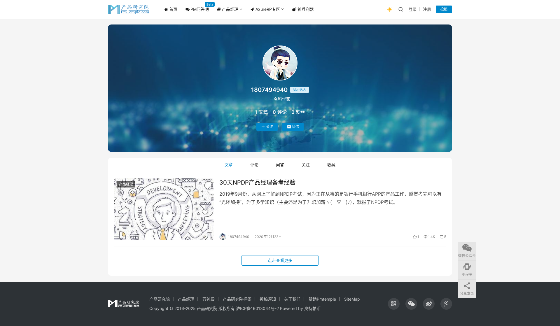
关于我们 (292, 299)
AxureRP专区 (267, 9)
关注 (269, 127)
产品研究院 (159, 299)
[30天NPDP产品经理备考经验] (164, 209)
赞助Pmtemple (322, 299)
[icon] (394, 304)
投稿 (443, 9)
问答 (280, 164)
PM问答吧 (199, 9)
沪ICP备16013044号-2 (257, 308)
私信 (295, 127)
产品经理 (229, 9)
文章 (229, 164)
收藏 (331, 164)
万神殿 (208, 299)
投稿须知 (268, 299)
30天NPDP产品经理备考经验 (257, 182)
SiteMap (352, 299)
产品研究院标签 (237, 299)
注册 (427, 9)
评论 (254, 164)
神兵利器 (305, 9)
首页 (172, 9)
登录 (413, 9)
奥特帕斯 (312, 308)
